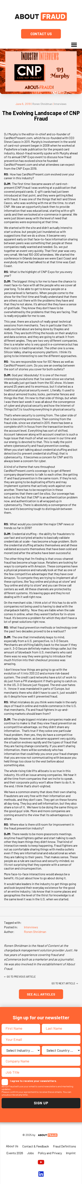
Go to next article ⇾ (65, 983)
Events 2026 (14, 1153)
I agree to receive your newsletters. (33, 1080)
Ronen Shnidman (42, 103)
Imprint (71, 1153)
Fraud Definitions (64, 1146)
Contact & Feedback (35, 1146)
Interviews (60, 103)
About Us (12, 1146)
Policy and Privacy (50, 1153)
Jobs (30, 1153)
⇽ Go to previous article (20, 976)
